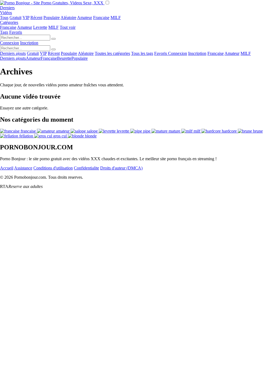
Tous (4, 17)
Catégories (9, 22)
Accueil (6, 168)
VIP (26, 17)
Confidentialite (86, 168)
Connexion (9, 42)
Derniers (7, 7)
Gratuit (15, 17)
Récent (36, 17)
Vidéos (6, 12)
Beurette (64, 58)
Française (101, 17)
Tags (4, 32)
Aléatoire (68, 17)
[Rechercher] (53, 39)
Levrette (40, 27)
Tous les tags (142, 53)
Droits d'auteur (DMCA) (121, 168)
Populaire (51, 17)
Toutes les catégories (112, 53)
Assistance (23, 168)
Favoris (15, 32)
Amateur (84, 17)
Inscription (29, 42)
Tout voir (67, 27)
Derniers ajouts (13, 53)
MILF (115, 17)
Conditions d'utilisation (53, 168)
